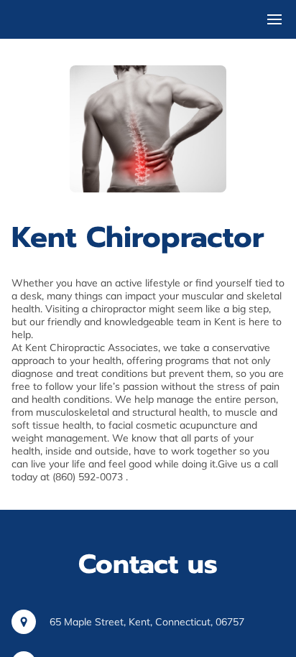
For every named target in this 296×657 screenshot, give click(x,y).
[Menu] (274, 19)
